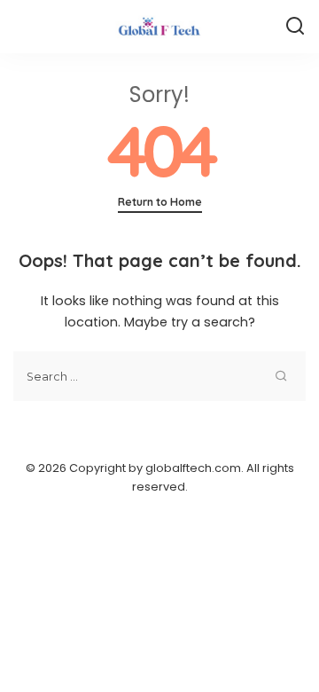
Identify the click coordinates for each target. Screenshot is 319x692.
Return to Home (160, 201)
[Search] (295, 26)
